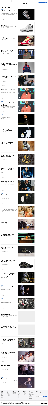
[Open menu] (1, 3)
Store (35, 4)
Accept (44, 403)
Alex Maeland (3, 369)
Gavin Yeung (3, 330)
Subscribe (45, 396)
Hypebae (24, 394)
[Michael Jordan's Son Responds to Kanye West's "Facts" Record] (26, 316)
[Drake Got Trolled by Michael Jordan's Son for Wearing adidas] (26, 119)
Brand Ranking (14, 392)
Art (19, 4)
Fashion (13, 4)
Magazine (8, 393)
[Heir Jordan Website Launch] (26, 382)
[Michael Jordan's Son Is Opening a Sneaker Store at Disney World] (26, 303)
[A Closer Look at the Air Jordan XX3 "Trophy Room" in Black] (26, 251)
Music (25, 4)
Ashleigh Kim (3, 357)
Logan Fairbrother (3, 43)
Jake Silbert (3, 146)
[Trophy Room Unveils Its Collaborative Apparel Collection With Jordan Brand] (26, 67)
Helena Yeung (3, 251)
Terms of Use (43, 398)
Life (18, 394)
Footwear (16, 4)
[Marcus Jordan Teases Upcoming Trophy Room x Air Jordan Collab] (26, 93)
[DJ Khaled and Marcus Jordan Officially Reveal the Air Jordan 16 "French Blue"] (26, 172)
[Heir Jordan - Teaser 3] (26, 369)
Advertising (30, 396)
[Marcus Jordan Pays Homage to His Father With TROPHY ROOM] (26, 343)
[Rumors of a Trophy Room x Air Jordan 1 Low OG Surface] (26, 54)
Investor (30, 395)
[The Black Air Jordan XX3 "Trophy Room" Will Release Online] (26, 264)
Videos (7, 392)
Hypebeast (24, 392)
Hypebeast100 (31, 4)
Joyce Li (2, 16)
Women (19, 393)
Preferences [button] (29, 403)
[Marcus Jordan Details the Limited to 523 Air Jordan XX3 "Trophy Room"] (26, 290)
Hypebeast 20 (8, 395)
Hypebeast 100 (8, 394)
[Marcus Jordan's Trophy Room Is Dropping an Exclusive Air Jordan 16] (26, 185)
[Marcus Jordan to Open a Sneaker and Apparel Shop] (26, 356)
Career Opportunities (31, 394)
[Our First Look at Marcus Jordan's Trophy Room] (26, 224)
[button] (11, 19)
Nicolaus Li (3, 55)
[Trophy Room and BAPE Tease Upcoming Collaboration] (26, 159)
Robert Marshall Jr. (3, 198)
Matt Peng (3, 159)
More (27, 4)
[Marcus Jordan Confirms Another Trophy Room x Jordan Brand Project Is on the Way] (26, 106)
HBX (23, 395)
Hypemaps (24, 393)
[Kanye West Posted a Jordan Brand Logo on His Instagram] (26, 80)
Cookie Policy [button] (13, 403)
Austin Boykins (3, 173)
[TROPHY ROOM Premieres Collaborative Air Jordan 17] (26, 146)
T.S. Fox (2, 185)
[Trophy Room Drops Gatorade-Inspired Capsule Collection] (26, 132)
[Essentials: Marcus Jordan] (26, 198)
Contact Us (30, 398)
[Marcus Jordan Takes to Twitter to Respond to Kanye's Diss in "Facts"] (26, 330)
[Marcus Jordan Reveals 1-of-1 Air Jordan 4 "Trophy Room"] (26, 238)
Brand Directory (14, 393)
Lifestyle (2, 397)
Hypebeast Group (31, 392)
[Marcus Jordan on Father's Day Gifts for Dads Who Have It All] (26, 211)
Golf (18, 395)
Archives (19, 396)
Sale (18, 397)
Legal (29, 397)
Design (22, 4)
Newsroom (30, 393)
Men (18, 392)
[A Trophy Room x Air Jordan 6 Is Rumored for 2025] (26, 27)
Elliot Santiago (3, 69)
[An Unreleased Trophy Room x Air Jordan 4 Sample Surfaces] (26, 14)
